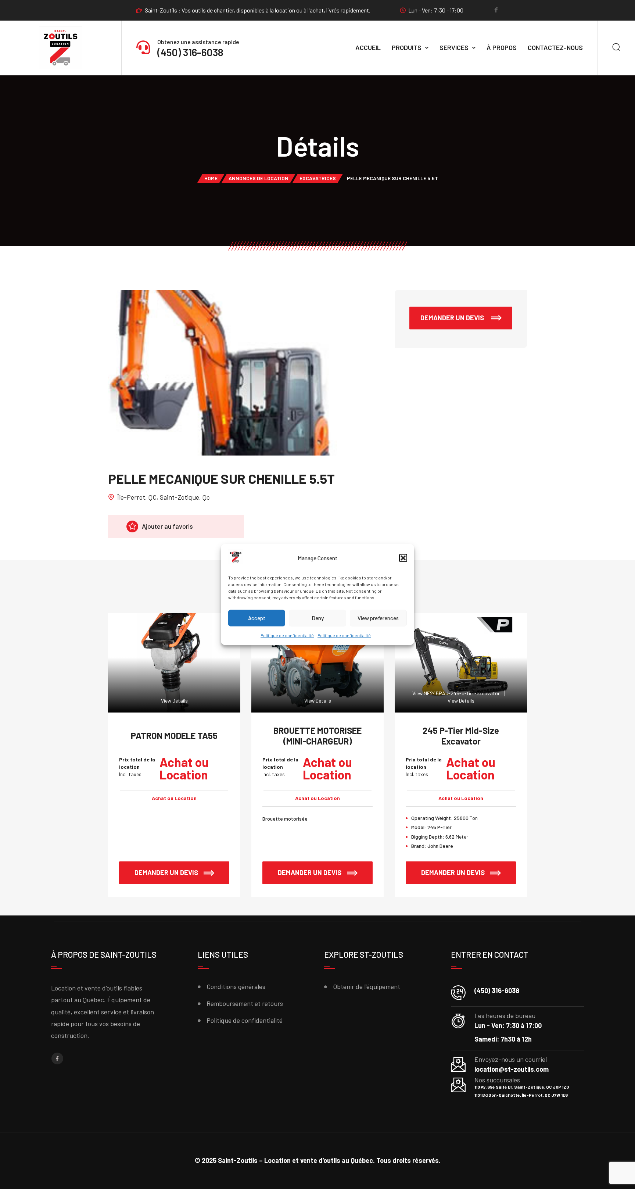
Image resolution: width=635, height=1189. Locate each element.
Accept (256, 618)
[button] (403, 558)
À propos (502, 47)
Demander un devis (166, 872)
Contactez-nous (555, 47)
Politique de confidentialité (287, 635)
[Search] (616, 48)
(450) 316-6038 (190, 52)
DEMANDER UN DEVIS (452, 318)
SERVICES (454, 47)
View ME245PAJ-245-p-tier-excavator (456, 693)
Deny (318, 618)
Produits (406, 47)
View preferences (378, 618)
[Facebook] (496, 11)
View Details (174, 700)
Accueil (368, 47)
